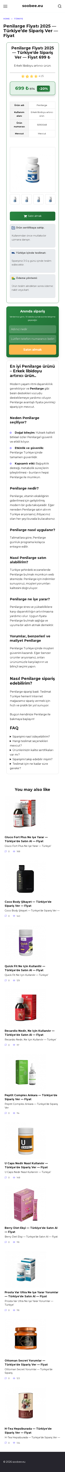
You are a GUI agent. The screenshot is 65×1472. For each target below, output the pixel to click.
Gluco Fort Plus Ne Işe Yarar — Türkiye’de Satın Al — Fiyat (26, 839)
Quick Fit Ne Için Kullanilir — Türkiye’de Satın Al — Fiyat (25, 968)
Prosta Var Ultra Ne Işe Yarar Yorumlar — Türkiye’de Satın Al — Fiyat (31, 1294)
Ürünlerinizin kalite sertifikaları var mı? (32, 752)
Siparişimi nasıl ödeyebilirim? (31, 736)
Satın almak (35, 215)
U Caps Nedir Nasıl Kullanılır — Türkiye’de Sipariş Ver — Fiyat (26, 1165)
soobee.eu (32, 5)
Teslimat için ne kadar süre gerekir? (29, 766)
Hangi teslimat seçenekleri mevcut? (29, 743)
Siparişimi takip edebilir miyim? (32, 759)
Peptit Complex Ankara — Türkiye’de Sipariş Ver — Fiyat (31, 1097)
